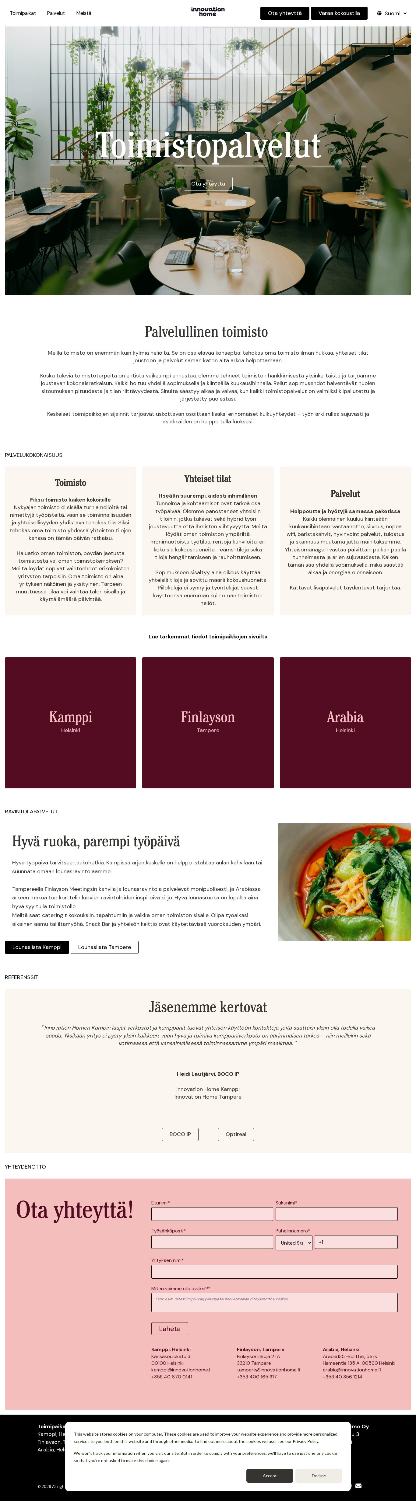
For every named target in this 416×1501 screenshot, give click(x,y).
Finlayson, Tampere (61, 1442)
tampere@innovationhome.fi (268, 1370)
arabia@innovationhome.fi (352, 1370)
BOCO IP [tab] (180, 1134)
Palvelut (56, 13)
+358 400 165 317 (257, 1377)
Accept (270, 1475)
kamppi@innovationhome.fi (181, 1370)
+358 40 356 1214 (342, 1377)
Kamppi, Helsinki (57, 1434)
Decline (319, 1475)
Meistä (83, 13)
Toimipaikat (23, 13)
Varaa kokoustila (339, 13)
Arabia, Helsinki (56, 1449)
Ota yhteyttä (285, 13)
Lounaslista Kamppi (37, 947)
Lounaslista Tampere (104, 947)
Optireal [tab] (236, 1134)
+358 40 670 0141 (171, 1377)
